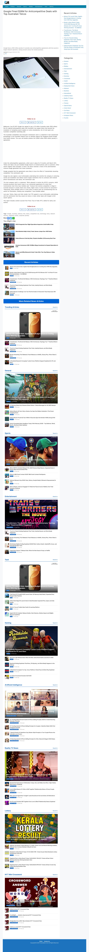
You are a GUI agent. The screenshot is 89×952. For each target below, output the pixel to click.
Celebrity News (68, 95)
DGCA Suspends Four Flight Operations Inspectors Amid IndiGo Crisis (34, 224)
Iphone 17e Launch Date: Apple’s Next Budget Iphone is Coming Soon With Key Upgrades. (73, 18)
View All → (55, 307)
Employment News (69, 86)
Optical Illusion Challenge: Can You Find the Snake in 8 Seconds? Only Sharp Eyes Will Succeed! (73, 47)
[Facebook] (8, 218)
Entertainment (38, 6)
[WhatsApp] (13, 218)
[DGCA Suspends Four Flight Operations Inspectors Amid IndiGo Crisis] (9, 229)
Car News (66, 110)
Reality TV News (68, 98)
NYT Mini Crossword (70, 113)
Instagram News (68, 115)
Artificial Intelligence (69, 83)
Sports (25, 6)
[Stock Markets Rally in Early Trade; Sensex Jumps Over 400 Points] (9, 236)
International (67, 93)
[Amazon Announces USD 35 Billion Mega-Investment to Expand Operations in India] (9, 250)
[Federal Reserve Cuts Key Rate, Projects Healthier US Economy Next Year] (9, 243)
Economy (66, 76)
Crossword (67, 78)
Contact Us (47, 941)
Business (66, 90)
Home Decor (67, 108)
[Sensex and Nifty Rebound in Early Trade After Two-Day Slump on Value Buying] (9, 257)
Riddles (31, 6)
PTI (6, 53)
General (19, 6)
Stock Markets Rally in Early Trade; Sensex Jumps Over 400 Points (34, 231)
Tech (46, 6)
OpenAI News (68, 105)
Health (66, 81)
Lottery (66, 100)
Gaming (51, 6)
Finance (66, 103)
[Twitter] (11, 218)
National (66, 88)
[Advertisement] (31, 26)
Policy (40, 941)
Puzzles (66, 118)
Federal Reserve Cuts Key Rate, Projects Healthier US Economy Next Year (36, 238)
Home (6, 6)
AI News (13, 6)
